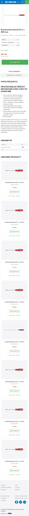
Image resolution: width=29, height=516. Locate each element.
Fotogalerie (4, 498)
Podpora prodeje (5, 496)
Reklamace (3, 489)
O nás (16, 485)
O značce (17, 487)
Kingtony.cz (13, 509)
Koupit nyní (16, 62)
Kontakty (17, 489)
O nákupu (3, 485)
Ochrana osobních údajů (21, 496)
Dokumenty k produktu (14, 75)
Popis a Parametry (14, 71)
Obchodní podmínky (6, 487)
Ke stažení (3, 500)
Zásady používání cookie (21, 498)
